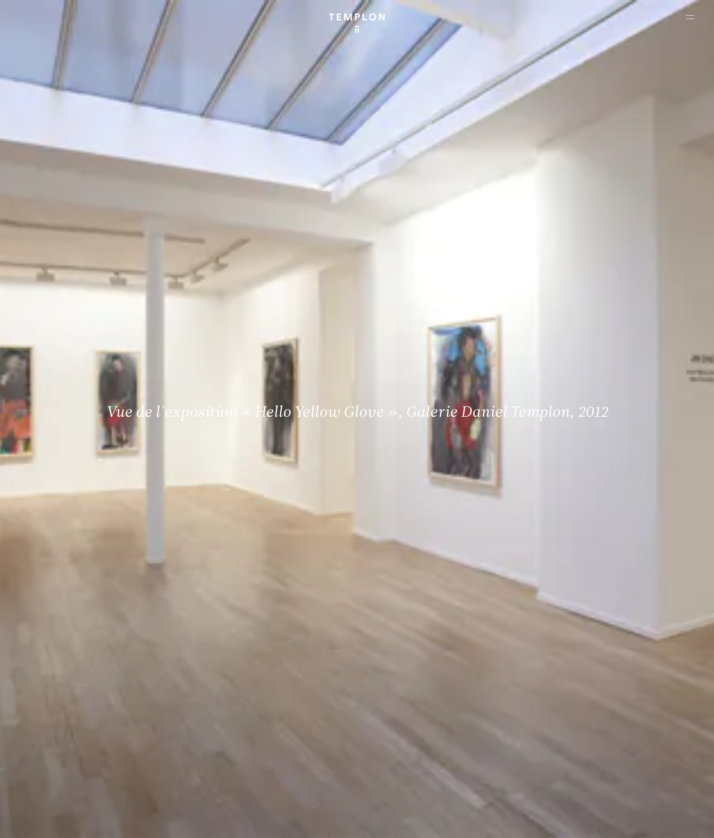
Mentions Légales (598, 824)
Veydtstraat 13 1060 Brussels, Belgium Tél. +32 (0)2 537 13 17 (230, 704)
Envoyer (393, 768)
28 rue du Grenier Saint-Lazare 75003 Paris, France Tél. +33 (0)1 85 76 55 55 (67, 760)
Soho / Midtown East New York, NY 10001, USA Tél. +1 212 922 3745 (234, 760)
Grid (219, 824)
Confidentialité (642, 824)
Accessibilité (681, 824)
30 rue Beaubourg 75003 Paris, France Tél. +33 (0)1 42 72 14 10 (55, 704)
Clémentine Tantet (149, 824)
